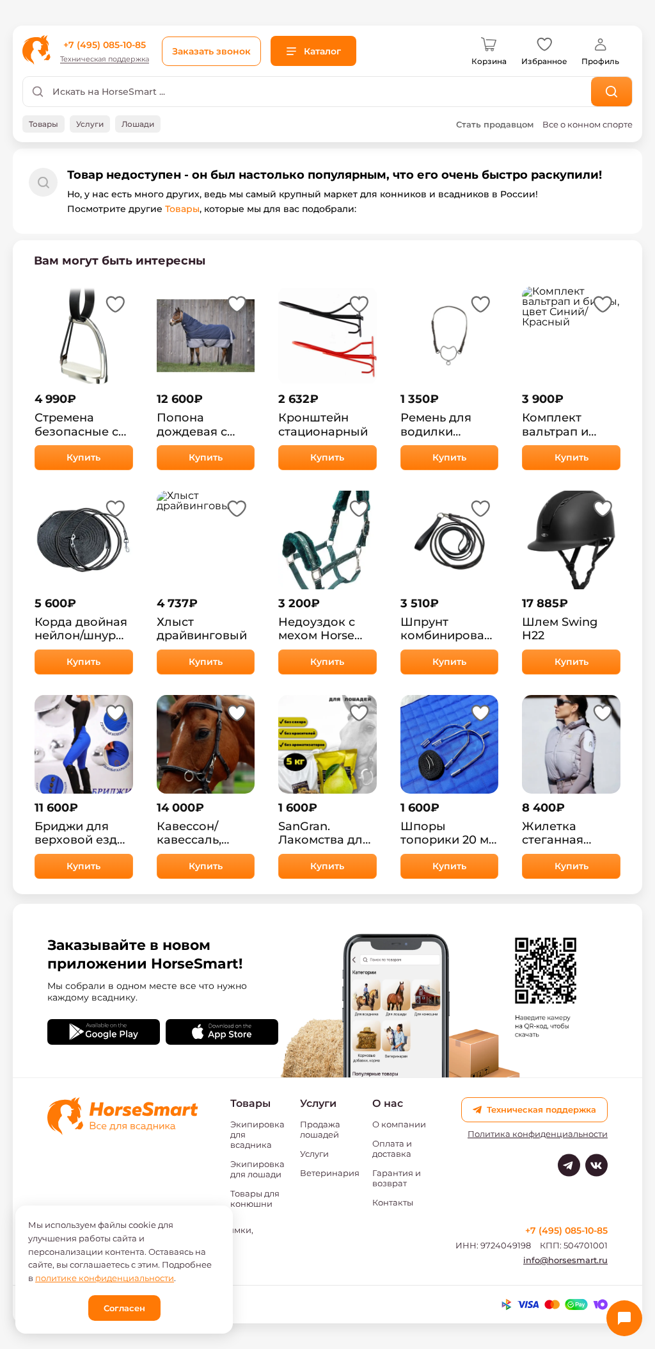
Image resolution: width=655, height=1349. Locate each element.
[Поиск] (612, 91)
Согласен (124, 1308)
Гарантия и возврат (396, 1178)
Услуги (314, 1154)
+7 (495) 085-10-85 (104, 45)
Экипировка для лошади (257, 1169)
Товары (182, 209)
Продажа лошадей (320, 1129)
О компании (399, 1124)
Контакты (392, 1202)
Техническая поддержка (104, 59)
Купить (83, 457)
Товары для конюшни (255, 1198)
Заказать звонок (211, 51)
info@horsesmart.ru (565, 1260)
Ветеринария (329, 1173)
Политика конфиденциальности (538, 1134)
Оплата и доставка (392, 1148)
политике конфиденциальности (104, 1278)
